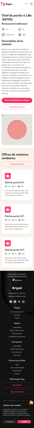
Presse (17, 318)
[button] (26, 4)
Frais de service (17, 333)
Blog (17, 364)
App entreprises (17, 392)
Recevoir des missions (17, 330)
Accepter (24, 421)
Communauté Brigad (17, 368)
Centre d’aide (17, 371)
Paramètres (10, 421)
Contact (17, 374)
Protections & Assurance (17, 336)
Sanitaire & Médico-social (17, 296)
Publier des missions (17, 349)
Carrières (17, 315)
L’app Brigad (17, 327)
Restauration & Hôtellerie (17, 293)
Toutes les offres (17, 164)
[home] (6, 4)
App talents (17, 385)
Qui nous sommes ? (17, 312)
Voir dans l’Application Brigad (17, 100)
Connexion (17, 355)
